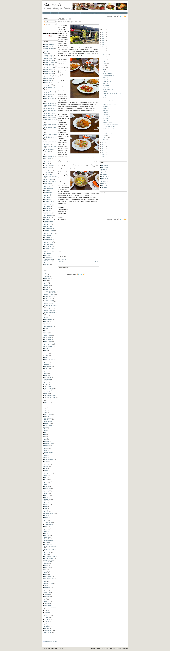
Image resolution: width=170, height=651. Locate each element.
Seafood (46, 589)
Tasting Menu (47, 615)
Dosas (45, 484)
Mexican (46, 368)
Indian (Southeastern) (49, 343)
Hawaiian (46, 332)
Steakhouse (47, 603)
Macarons (46, 542)
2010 (103, 152)
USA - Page (47, 237)
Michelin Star (47, 552)
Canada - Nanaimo (49, 60)
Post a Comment (62, 259)
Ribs (45, 581)
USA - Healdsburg (48, 215)
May (104, 69)
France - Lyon (47, 80)
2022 (103, 40)
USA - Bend (47, 195)
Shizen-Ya (105, 120)
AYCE (45, 410)
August (105, 63)
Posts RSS (64, 13)
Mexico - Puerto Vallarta (50, 181)
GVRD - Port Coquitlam (50, 110)
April (104, 71)
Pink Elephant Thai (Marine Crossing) (112, 93)
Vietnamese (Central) (49, 395)
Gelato (46, 506)
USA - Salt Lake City (49, 242)
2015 (103, 142)
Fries (45, 500)
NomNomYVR (104, 178)
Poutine (46, 574)
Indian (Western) (48, 346)
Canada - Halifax (48, 50)
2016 (103, 53)
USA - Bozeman (48, 201)
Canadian (46, 287)
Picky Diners (104, 183)
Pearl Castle (106, 131)
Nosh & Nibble (104, 181)
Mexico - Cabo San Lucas (50, 176)
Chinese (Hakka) (48, 298)
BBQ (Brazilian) (48, 418)
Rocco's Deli (106, 118)
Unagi (45, 623)
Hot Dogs (46, 515)
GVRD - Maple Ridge (49, 98)
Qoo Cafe (105, 95)
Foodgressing (104, 167)
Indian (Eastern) (48, 335)
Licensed (46, 537)
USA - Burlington (48, 203)
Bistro (45, 439)
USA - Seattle (47, 255)
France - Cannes (48, 78)
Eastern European (48, 319)
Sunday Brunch (48, 605)
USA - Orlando (47, 235)
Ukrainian (46, 393)
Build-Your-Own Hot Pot (50, 447)
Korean (46, 357)
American (46, 276)
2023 (103, 38)
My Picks (105, 13)
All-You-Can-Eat (48, 414)
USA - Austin (47, 186)
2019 (103, 46)
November (105, 56)
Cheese (46, 461)
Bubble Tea (47, 445)
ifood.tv (103, 24)
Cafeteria (46, 450)
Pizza (45, 571)
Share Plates (47, 592)
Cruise (46, 475)
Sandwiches (47, 587)
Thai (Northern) (48, 389)
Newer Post (61, 261)
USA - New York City (49, 230)
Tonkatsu (46, 621)
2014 (103, 144)
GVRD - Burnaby (48, 85)
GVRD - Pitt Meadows (49, 108)
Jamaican (46, 353)
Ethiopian (46, 321)
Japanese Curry (48, 522)
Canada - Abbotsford (49, 44)
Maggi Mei (103, 172)
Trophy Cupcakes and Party (109, 104)
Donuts (46, 482)
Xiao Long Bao (48, 632)
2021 (103, 42)
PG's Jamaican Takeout (108, 75)
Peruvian (46, 375)
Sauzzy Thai (106, 87)
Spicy (45, 599)
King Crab (46, 531)
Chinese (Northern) (49, 301)
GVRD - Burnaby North (49, 87)
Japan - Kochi (47, 167)
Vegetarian (47, 626)
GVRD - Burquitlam (49, 91)
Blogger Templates (95, 648)
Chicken (46, 463)
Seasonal (46, 590)
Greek (45, 330)
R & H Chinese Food (108, 89)
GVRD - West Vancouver (50, 153)
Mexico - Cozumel (48, 179)
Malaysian (46, 364)
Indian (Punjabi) (48, 341)
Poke (45, 572)
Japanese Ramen (48, 524)
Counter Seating (48, 472)
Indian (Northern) (48, 339)
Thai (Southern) (48, 391)
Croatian (46, 315)
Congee (46, 470)
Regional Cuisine (48, 580)
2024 (103, 36)
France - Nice (47, 82)
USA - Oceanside (48, 232)
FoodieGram (104, 169)
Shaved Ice (47, 594)
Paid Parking (47, 567)
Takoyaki (46, 612)
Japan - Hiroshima (48, 165)
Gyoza (45, 508)
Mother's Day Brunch (49, 558)
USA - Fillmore (47, 210)
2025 (103, 34)
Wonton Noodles (48, 630)
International (47, 348)
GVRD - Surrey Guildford (50, 127)
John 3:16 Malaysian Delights (110, 126)
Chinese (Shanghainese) (50, 305)
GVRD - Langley (48, 96)
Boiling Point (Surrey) (108, 100)
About (54, 13)
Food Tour (46, 497)
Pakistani (46, 371)
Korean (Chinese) (48, 359)
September (106, 61)
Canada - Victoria (48, 71)
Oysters (46, 565)
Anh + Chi (105, 79)
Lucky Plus (105, 77)
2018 (103, 48)
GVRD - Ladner (48, 94)
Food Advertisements (70, 274)
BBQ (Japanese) (48, 421)
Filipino (46, 323)
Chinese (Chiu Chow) (49, 292)
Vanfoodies (104, 187)
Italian (45, 352)
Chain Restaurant (48, 459)
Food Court (47, 495)
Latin (45, 361)
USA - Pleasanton (48, 239)
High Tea (46, 511)
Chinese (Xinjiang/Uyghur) (50, 312)
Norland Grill (106, 85)
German (46, 328)
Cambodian (47, 285)
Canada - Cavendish (49, 46)
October (105, 59)
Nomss (103, 179)
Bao (45, 432)
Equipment (95, 13)
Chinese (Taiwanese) (49, 310)
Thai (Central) (47, 386)
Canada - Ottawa (48, 64)
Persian (46, 373)
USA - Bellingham (48, 194)
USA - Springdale (48, 259)
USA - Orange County (49, 233)
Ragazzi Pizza (106, 116)
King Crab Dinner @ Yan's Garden (111, 128)
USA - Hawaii (47, 213)
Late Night (46, 535)
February (105, 137)
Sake (45, 585)
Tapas (45, 614)
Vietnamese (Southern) (50, 399)
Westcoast (46, 402)
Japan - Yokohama (48, 174)
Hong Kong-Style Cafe (49, 513)
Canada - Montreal (48, 58)
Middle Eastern (48, 370)
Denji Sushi (105, 102)
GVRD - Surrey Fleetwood (50, 124)
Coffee (46, 468)
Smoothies (46, 596)
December (105, 54)
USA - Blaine (47, 197)
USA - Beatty (47, 190)
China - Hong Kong (49, 75)
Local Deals (75, 13)
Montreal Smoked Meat (50, 556)
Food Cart (46, 493)
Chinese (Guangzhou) (49, 294)
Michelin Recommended (50, 549)
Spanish (46, 382)
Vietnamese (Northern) (49, 397)
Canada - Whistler (48, 73)
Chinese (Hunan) (48, 300)
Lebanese (46, 362)
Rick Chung (104, 185)
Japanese (46, 355)
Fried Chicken (47, 499)
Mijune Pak (104, 174)
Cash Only (46, 455)
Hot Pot (46, 517)
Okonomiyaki (47, 561)
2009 (103, 154)
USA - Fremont (47, 212)
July (104, 65)
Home (46, 13)
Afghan (46, 273)
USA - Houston (47, 217)
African (46, 274)
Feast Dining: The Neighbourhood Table (112, 124)
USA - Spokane (48, 257)
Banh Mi (46, 430)
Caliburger (105, 106)
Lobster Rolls (47, 538)
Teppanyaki (47, 619)
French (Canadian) (48, 326)
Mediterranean (47, 366)
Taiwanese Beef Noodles (50, 607)
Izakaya (46, 520)
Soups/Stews (47, 598)
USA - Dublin (47, 208)
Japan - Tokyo (47, 172)
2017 (103, 50)
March (104, 135)
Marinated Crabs (48, 544)
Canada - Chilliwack (49, 48)
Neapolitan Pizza (48, 560)
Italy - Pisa (46, 161)
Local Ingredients (48, 540)
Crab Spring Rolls (48, 473)
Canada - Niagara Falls (50, 62)
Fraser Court (106, 83)
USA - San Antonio (48, 244)
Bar (45, 434)
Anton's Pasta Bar (107, 81)
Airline (45, 412)
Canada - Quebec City (49, 65)
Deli (45, 477)
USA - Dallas (47, 206)
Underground (47, 624)
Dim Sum (46, 481)
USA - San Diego (48, 246)
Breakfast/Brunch (48, 443)
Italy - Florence (47, 158)
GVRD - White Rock (49, 156)
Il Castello (105, 114)
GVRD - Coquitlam (48, 92)
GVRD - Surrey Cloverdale (50, 121)
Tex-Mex (46, 384)
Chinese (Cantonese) (49, 291)
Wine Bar (46, 628)
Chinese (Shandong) (49, 303)
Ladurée (105, 91)
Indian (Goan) (47, 337)
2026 (103, 32)
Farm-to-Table (47, 488)
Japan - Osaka (47, 169)
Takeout (46, 610)
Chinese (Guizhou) (48, 296)
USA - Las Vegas (48, 219)
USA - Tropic (47, 262)
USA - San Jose (48, 250)
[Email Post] (59, 251)
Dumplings (47, 486)
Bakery (46, 428)
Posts (46, 21)
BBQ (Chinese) (48, 419)
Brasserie (46, 441)
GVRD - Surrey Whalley (50, 137)
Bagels (46, 427)
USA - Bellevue (48, 192)
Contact (85, 13)
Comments (48, 24)
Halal (45, 510)
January (105, 139)
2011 (103, 150)
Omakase (46, 563)
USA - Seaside (47, 253)
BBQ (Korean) (47, 423)
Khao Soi (46, 526)
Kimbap (46, 529)
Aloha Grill (64, 18)
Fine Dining (47, 490)
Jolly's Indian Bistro (107, 73)
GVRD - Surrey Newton (50, 131)
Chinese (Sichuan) (48, 308)
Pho (45, 569)
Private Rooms (47, 576)
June (104, 67)
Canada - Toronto (48, 69)
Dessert (46, 479)
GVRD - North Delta (49, 103)
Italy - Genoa (47, 160)
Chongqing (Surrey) (107, 133)
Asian (45, 280)
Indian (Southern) (48, 344)
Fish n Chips (47, 491)
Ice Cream (46, 519)
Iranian (46, 350)
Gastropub (46, 504)
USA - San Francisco (49, 248)
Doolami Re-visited (107, 122)
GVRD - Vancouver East (50, 146)
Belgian (46, 282)
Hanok (104, 97)
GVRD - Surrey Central (49, 119)
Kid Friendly (47, 528)
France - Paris (47, 84)
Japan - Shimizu (48, 170)
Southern (46, 380)
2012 (103, 148)
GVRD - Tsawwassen (49, 141)
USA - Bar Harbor (48, 188)
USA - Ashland (47, 185)
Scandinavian (47, 377)
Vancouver (46, 264)
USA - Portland (47, 241)
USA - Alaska (47, 183)
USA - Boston (47, 199)
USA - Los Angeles (48, 221)
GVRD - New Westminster (50, 100)
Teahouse (46, 617)
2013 (103, 146)
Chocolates (47, 464)
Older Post (96, 261)
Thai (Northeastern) (49, 388)
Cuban (46, 317)
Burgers (46, 448)
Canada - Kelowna (48, 55)
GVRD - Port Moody (49, 113)
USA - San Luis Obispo (49, 251)
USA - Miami (47, 223)
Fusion (46, 502)
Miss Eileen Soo (105, 176)
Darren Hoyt (125, 648)
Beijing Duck (47, 438)
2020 (103, 44)
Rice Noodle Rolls (48, 583)
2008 (103, 156)
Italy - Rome (47, 163)
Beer (45, 436)
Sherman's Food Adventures (56, 648)
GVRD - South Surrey (49, 117)
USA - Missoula (48, 224)
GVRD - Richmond (48, 115)
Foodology (104, 170)
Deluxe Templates (110, 648)
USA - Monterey (48, 226)
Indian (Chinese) (48, 334)
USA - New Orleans (49, 228)
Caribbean (46, 289)
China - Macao (47, 76)
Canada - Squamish (49, 67)
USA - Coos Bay (48, 204)
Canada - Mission (48, 56)
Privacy (114, 13)
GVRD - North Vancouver (50, 105)
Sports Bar (46, 601)
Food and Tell (104, 165)
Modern (46, 554)
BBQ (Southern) (48, 425)
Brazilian (46, 283)
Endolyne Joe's (106, 108)
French (46, 325)
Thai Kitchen (106, 110)
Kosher (46, 533)
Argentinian (47, 278)
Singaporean (47, 379)
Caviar (46, 457)
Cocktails (46, 466)
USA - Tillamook (48, 260)
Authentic (46, 416)
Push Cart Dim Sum (49, 578)
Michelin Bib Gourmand (50, 546)
